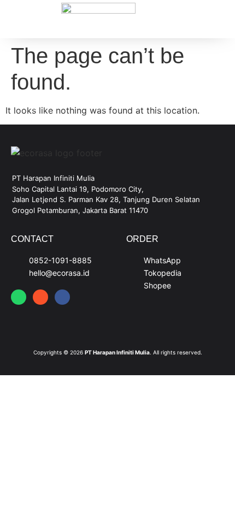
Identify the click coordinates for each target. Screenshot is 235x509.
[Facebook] (62, 297)
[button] (24, 19)
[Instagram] (40, 297)
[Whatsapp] (18, 297)
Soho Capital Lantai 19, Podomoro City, (78, 189)
